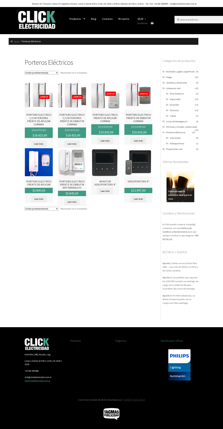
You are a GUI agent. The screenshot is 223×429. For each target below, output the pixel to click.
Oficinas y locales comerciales (181, 126)
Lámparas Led (173, 88)
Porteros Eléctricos (175, 132)
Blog (93, 18)
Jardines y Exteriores (176, 82)
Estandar (174, 104)
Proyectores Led (174, 149)
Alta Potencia (177, 93)
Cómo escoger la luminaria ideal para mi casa (180, 195)
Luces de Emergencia (176, 121)
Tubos (173, 115)
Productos (75, 18)
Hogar (169, 77)
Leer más (38, 143)
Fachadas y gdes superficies (180, 71)
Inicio (16, 41)
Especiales (175, 99)
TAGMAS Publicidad (134, 399)
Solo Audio (175, 137)
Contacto (107, 18)
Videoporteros (177, 143)
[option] (180, 186)
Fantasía (174, 110)
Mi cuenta (123, 18)
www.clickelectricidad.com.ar (37, 380)
